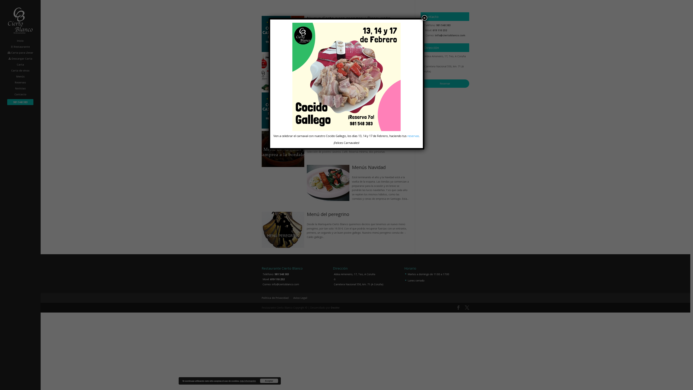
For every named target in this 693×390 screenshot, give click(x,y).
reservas (413, 136)
